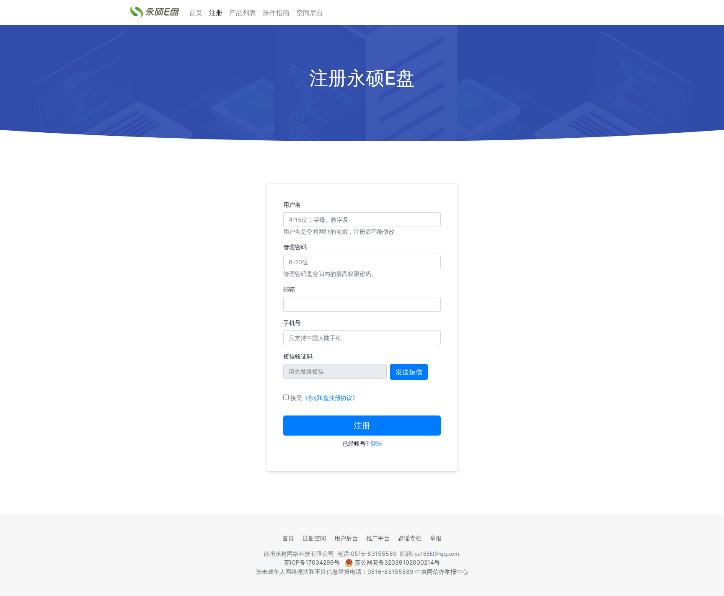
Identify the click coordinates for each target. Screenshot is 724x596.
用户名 (292, 204)
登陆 (376, 443)
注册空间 (314, 538)
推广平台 (378, 538)
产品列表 (242, 12)
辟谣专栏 (409, 538)
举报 (436, 538)
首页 (195, 12)
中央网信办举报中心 (441, 571)
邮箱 (289, 289)
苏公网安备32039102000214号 (396, 562)
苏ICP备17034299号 (312, 562)
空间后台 (309, 12)
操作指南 (276, 12)
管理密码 (295, 246)
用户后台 (346, 538)
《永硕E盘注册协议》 (330, 397)
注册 (215, 12)
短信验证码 (298, 356)
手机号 (292, 322)
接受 (324, 397)
